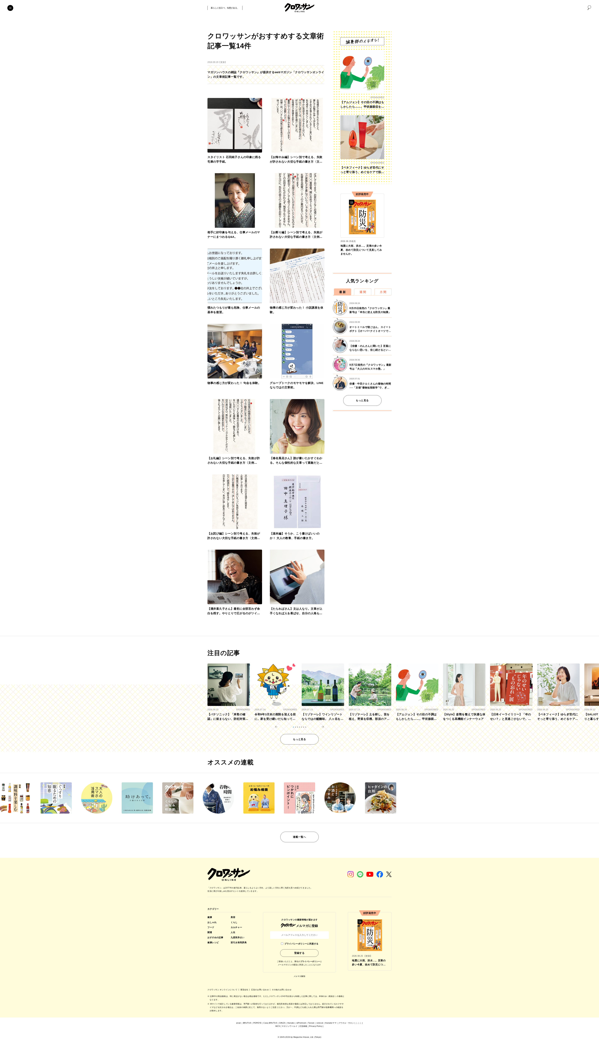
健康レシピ (213, 942)
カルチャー (236, 927)
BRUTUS (247, 1023)
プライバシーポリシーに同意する (301, 943)
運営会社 (244, 990)
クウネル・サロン (346, 1023)
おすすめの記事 (215, 937)
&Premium (301, 1023)
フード (210, 927)
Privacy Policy (315, 1026)
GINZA (282, 1023)
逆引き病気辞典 (239, 942)
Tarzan (311, 1023)
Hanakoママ (330, 1023)
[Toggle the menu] (10, 8)
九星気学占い (237, 937)
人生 (233, 932)
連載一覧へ (299, 837)
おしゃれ (212, 922)
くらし (234, 922)
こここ (359, 1023)
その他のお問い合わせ (281, 990)
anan (238, 1023)
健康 (209, 917)
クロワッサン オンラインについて (222, 990)
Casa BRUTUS (270, 1023)
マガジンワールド (289, 1026)
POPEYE (257, 1023)
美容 (233, 917)
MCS (277, 1026)
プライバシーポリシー (310, 961)
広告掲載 (303, 1026)
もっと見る (362, 400)
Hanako (291, 1023)
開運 (209, 932)
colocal (320, 1023)
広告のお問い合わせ (260, 990)
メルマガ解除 (299, 976)
